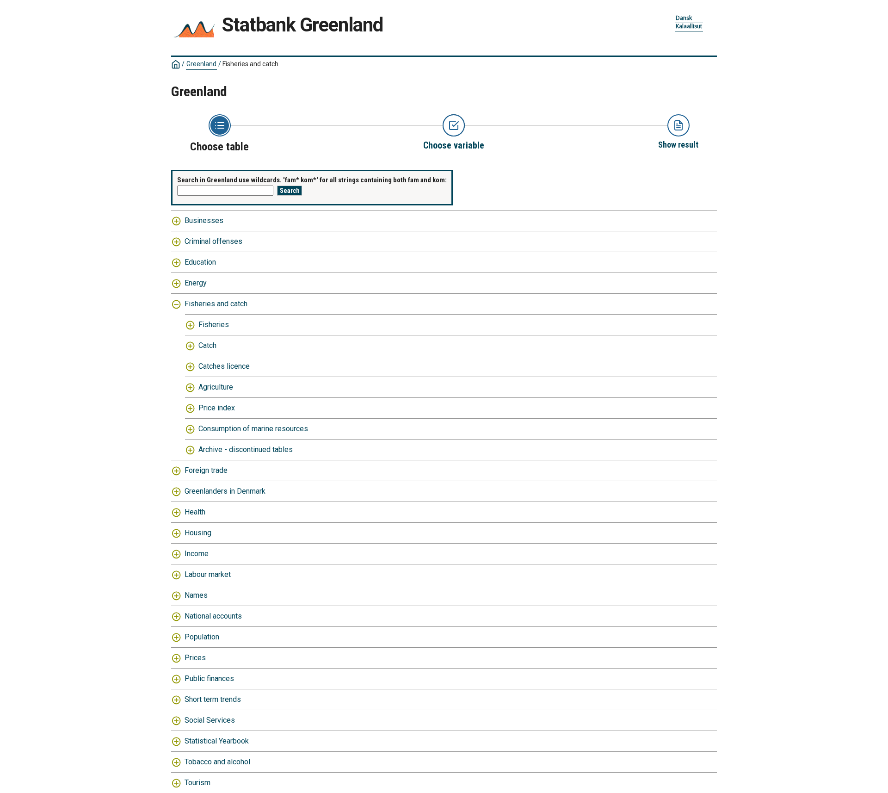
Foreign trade (206, 470)
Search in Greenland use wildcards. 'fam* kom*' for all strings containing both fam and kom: (312, 180)
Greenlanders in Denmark (225, 491)
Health (195, 512)
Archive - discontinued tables (245, 449)
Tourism (197, 782)
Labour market (208, 574)
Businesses (204, 220)
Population (202, 636)
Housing (198, 532)
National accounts (213, 616)
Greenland (201, 64)
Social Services (210, 720)
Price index (216, 407)
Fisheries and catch (216, 303)
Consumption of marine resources (253, 428)
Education (200, 262)
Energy (196, 283)
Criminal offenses (213, 241)
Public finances (209, 678)
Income (197, 553)
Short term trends (213, 699)
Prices (195, 657)
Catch (207, 345)
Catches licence (224, 366)
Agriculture (215, 387)
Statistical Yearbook (217, 741)
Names (196, 595)
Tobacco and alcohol (217, 761)
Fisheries (213, 324)
